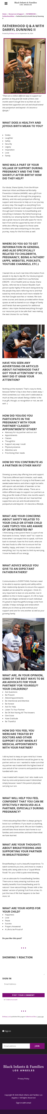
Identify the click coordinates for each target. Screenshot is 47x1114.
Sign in (8, 1031)
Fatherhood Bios (8, 16)
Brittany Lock (13, 33)
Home (4, 14)
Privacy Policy (23, 1078)
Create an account (11, 1000)
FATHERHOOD (31, 14)
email (28, 1103)
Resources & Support (16, 14)
